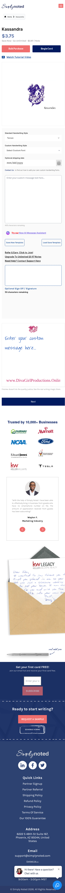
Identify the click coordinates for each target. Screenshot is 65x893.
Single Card (47, 48)
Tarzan (10, 138)
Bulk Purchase (16, 48)
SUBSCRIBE (32, 690)
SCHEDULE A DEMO (32, 729)
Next (33, 401)
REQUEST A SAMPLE (32, 719)
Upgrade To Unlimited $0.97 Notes (23, 256)
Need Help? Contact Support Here (23, 261)
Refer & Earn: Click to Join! (19, 252)
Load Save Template (51, 242)
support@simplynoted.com (32, 855)
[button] (22, 529)
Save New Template (14, 242)
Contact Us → (33, 861)
